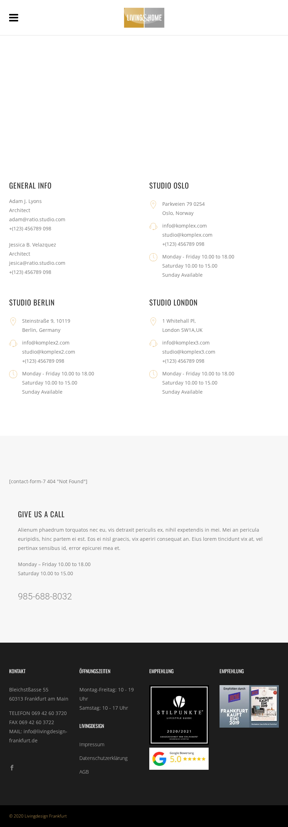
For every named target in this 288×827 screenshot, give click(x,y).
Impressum (91, 744)
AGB (84, 771)
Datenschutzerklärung (103, 758)
